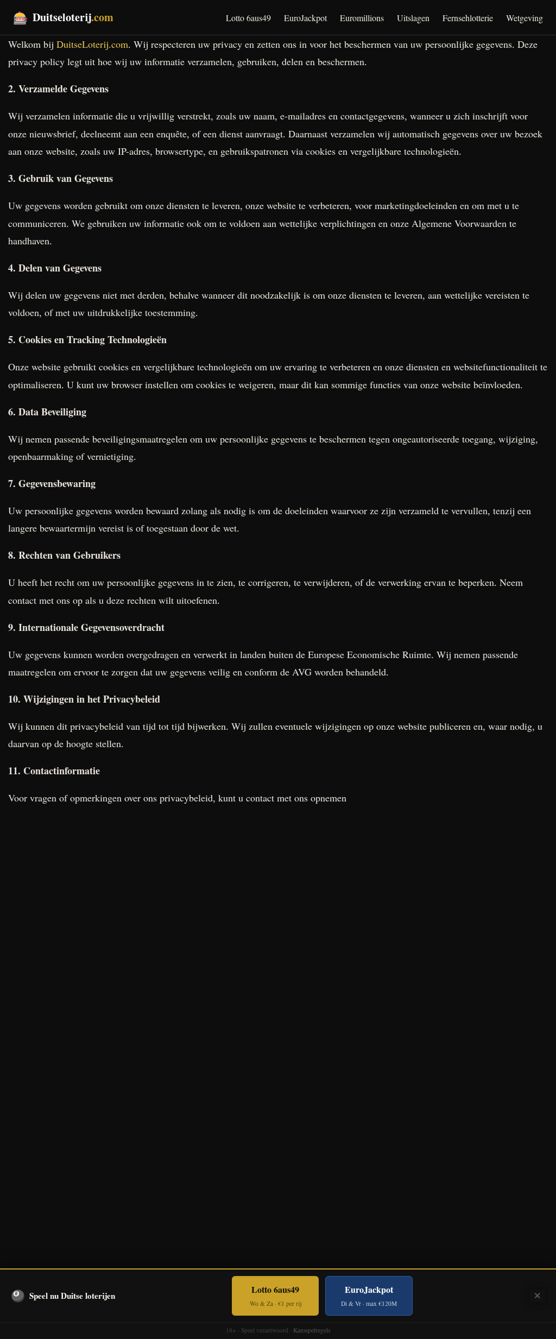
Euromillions (362, 17)
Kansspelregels (311, 1330)
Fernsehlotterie (468, 17)
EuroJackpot (305, 17)
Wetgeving (524, 17)
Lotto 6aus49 (248, 17)
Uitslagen (413, 17)
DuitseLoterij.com (92, 43)
